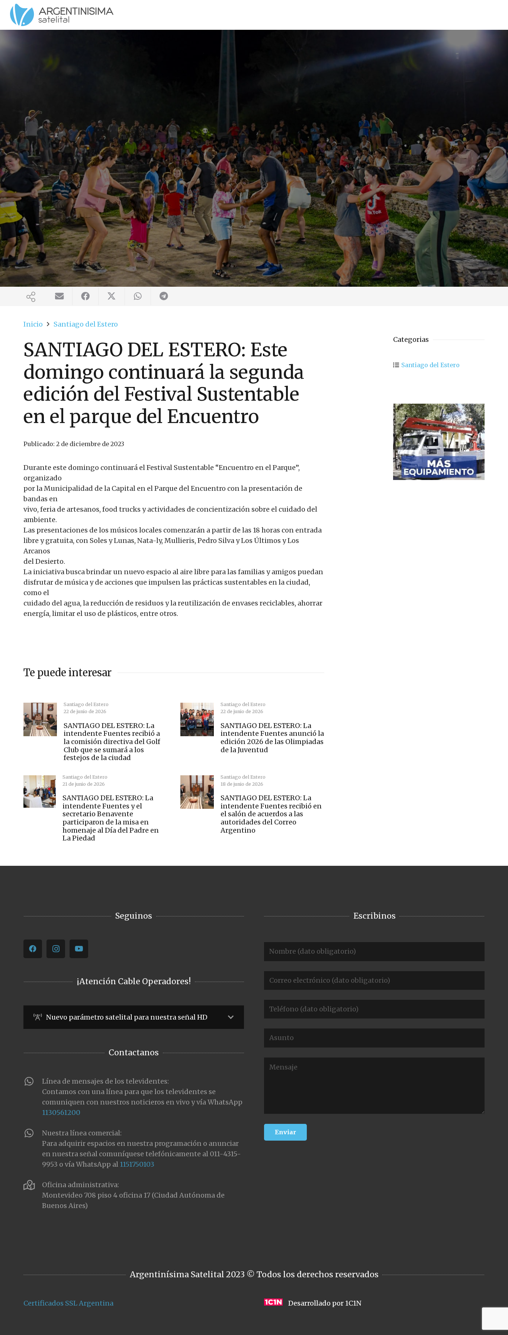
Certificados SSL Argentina (68, 1303)
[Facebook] (32, 949)
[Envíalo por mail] (59, 296)
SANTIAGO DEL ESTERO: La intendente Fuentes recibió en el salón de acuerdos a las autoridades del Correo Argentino (271, 814)
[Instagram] (55, 949)
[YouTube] (79, 949)
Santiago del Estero (430, 365)
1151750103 (137, 1164)
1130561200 (61, 1112)
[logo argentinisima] (61, 15)
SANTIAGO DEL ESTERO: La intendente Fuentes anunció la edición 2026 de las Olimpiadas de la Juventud (272, 737)
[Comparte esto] (86, 296)
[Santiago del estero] (439, 442)
